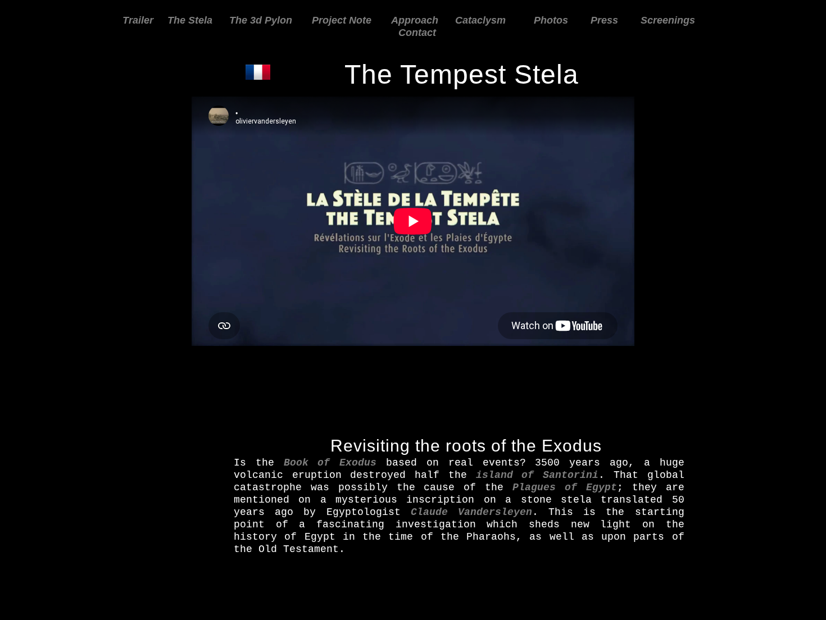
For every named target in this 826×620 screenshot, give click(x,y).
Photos (551, 20)
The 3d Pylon (260, 20)
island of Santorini (537, 475)
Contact (417, 32)
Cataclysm (480, 20)
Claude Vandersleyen (471, 512)
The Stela (189, 20)
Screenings (668, 20)
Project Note (343, 20)
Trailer (137, 20)
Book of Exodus (330, 462)
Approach (414, 20)
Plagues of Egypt (564, 487)
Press (604, 20)
